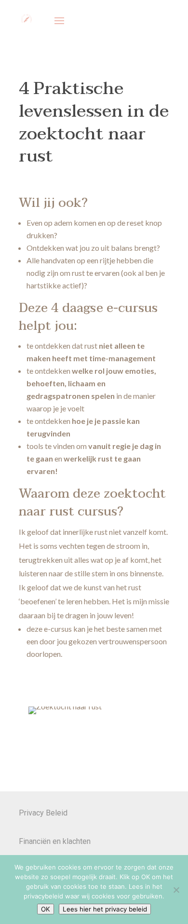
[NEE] (176, 890)
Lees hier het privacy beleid (105, 909)
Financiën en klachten (55, 841)
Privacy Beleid (43, 812)
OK (45, 909)
